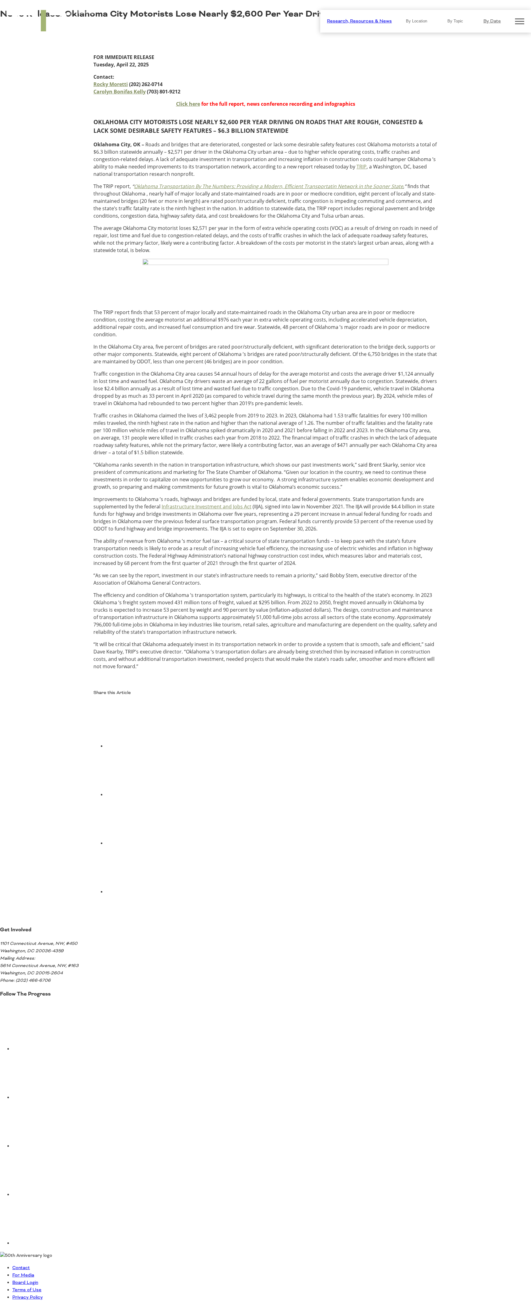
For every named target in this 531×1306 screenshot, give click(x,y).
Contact (21, 1268)
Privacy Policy (27, 1297)
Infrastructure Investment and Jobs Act (206, 506)
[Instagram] (58, 1195)
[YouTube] (58, 1098)
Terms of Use (26, 1290)
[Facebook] (152, 746)
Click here (188, 104)
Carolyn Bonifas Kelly (119, 91)
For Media (23, 1275)
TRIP (361, 166)
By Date (492, 21)
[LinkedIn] (152, 843)
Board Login (25, 1283)
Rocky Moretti (110, 84)
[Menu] (519, 21)
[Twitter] (152, 795)
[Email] (152, 892)
